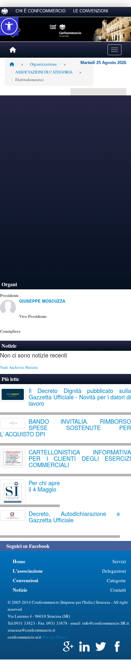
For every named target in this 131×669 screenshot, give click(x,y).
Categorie (116, 580)
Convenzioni (25, 580)
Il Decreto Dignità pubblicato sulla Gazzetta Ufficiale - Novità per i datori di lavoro (80, 396)
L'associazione (28, 570)
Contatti (118, 590)
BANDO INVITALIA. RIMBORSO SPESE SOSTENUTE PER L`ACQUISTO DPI (65, 427)
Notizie (9, 345)
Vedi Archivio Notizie (19, 367)
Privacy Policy (54, 637)
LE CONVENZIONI (90, 11)
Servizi (119, 561)
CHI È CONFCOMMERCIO (41, 11)
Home (19, 561)
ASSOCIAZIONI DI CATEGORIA (43, 72)
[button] (9, 26)
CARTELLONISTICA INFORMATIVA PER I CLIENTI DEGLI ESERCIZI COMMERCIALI (80, 458)
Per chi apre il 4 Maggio (44, 486)
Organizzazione (43, 64)
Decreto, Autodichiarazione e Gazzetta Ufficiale (74, 516)
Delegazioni (114, 571)
